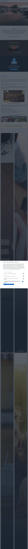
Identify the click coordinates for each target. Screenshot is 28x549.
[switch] (23, 273)
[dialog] (14, 274)
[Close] (26, 262)
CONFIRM (8, 284)
